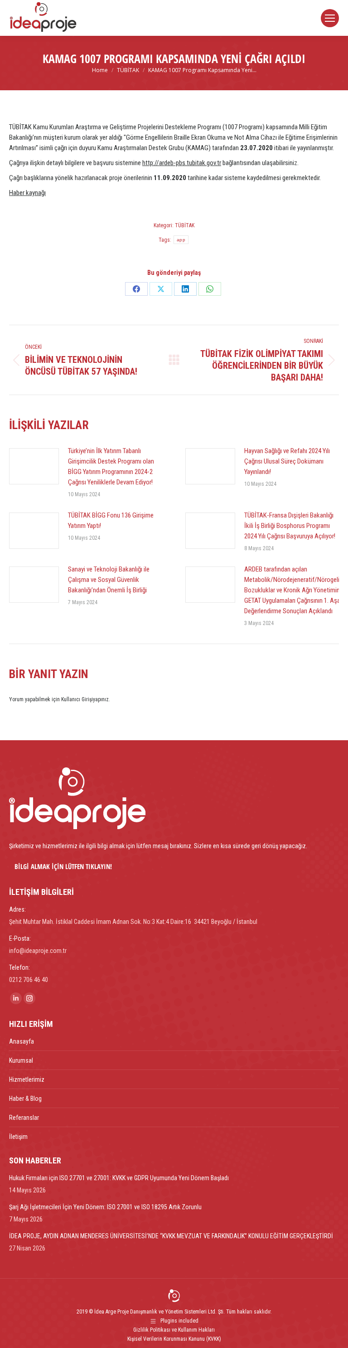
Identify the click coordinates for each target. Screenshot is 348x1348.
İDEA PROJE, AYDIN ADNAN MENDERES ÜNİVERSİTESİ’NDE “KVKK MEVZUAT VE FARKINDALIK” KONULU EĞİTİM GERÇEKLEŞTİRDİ (171, 1236)
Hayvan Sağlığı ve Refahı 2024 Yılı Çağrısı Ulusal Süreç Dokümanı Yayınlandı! (287, 461)
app (181, 239)
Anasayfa (21, 1041)
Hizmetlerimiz (26, 1079)
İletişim (18, 1136)
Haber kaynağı (27, 193)
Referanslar (24, 1117)
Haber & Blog (25, 1098)
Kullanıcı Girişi (77, 699)
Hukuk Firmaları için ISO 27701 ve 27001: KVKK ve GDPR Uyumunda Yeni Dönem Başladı (119, 1178)
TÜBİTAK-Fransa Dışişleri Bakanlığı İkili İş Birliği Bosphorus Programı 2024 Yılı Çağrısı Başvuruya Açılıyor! (289, 525)
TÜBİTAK (184, 225)
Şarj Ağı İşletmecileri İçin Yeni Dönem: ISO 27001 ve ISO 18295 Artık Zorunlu (105, 1207)
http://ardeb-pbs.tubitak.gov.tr (181, 163)
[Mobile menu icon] (330, 18)
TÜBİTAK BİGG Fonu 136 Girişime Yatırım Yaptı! (111, 520)
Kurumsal (21, 1060)
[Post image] (34, 466)
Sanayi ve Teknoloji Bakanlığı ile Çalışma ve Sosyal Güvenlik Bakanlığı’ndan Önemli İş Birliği (109, 579)
